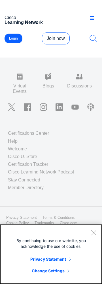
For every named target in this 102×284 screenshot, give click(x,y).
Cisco (24, 20)
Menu (94, 18)
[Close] (93, 233)
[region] (51, 254)
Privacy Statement (48, 259)
